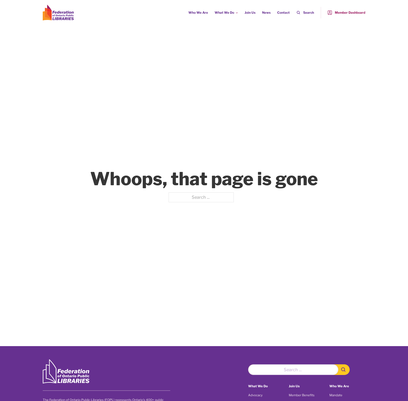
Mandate (335, 395)
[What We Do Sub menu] (237, 13)
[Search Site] (344, 369)
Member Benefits (301, 395)
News (266, 12)
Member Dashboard (350, 12)
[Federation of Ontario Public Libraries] (66, 371)
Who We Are (198, 12)
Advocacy (255, 395)
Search (308, 12)
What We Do (224, 12)
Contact (283, 12)
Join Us (250, 12)
